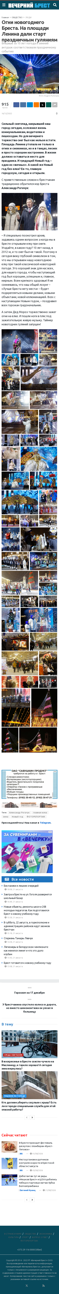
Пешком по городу (14, 1096)
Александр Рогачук (19, 813)
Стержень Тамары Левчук (18, 938)
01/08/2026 (37, 1153)
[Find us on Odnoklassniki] (22, 1286)
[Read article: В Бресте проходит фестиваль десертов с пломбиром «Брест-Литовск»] (9, 1146)
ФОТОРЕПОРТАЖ (36, 817)
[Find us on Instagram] (35, 1286)
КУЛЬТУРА (13, 1237)
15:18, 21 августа (15, 933)
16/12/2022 (7, 113)
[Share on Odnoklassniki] (36, 104)
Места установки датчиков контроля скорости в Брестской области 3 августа (36, 1162)
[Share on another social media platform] (54, 104)
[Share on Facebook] (16, 104)
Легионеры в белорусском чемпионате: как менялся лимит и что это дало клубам (26, 950)
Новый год (17, 817)
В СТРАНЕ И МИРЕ (13, 1234)
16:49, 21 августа (15, 902)
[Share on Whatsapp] (48, 104)
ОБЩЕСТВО (17, 17)
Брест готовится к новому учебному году (27, 962)
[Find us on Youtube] (39, 1286)
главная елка (40, 813)
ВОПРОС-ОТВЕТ (40, 1237)
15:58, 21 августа (15, 917)
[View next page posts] (32, 1117)
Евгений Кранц (28, 1190)
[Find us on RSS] (43, 1286)
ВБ (21, 1153)
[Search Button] (55, 5)
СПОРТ (25, 1237)
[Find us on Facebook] (14, 1286)
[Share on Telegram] (30, 104)
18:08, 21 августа (15, 889)
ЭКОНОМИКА (45, 1234)
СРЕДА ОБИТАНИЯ (13, 1055)
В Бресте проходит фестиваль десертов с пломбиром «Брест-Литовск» (36, 1146)
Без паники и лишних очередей (21, 885)
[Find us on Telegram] (31, 1286)
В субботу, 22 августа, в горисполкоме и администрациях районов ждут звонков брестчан (27, 926)
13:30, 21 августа (15, 958)
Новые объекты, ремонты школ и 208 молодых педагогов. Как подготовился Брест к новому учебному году (26, 910)
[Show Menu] (3, 5)
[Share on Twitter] (42, 104)
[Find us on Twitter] (26, 1286)
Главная (5, 17)
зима (5, 817)
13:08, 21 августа (15, 966)
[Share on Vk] (23, 104)
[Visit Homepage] (29, 5)
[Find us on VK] (18, 1286)
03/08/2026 (37, 1170)
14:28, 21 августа (15, 942)
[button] (20, 341)
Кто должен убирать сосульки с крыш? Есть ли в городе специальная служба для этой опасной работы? (29, 1106)
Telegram (45, 822)
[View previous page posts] (26, 1117)
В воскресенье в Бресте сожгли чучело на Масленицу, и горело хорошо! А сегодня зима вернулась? (28, 1065)
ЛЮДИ (28, 17)
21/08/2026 (50, 1190)
